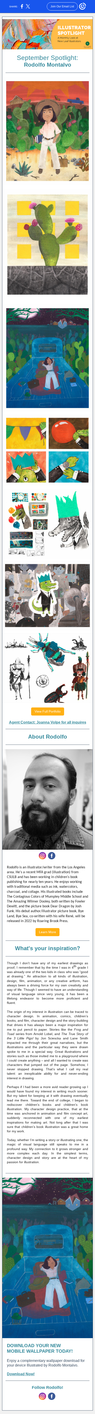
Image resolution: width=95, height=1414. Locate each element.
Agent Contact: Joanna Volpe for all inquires (47, 722)
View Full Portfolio (48, 711)
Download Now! (21, 1374)
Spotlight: (64, 57)
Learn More (47, 932)
